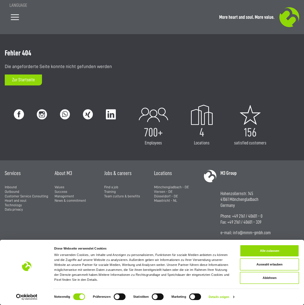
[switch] (120, 296)
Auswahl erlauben (269, 264)
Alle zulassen (269, 250)
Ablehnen (269, 278)
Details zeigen (219, 297)
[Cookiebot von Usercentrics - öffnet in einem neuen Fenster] (27, 297)
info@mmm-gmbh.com (252, 232)
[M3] (259, 17)
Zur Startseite (23, 79)
